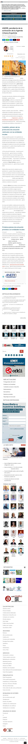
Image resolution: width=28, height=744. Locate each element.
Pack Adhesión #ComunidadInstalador (12, 669)
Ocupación (6, 424)
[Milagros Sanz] (13, 515)
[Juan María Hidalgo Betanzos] (20, 542)
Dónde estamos (7, 619)
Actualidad (23, 46)
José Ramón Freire (21, 555)
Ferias (4, 645)
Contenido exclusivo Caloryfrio (11, 386)
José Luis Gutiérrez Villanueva (13, 555)
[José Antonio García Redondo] (13, 542)
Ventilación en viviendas (9, 707)
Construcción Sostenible (9, 639)
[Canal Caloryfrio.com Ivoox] (22, 355)
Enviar (11, 439)
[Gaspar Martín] (20, 506)
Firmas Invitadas (7, 610)
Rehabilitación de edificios (9, 705)
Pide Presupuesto (7, 677)
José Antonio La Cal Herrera (21, 537)
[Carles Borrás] (13, 497)
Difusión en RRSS (7, 665)
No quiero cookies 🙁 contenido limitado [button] (13, 19)
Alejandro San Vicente (6, 537)
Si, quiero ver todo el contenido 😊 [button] (14, 16)
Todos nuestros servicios (9, 657)
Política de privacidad (8, 623)
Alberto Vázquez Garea (21, 501)
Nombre (5, 415)
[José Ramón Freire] (20, 551)
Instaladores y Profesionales (10, 681)
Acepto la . (17, 428)
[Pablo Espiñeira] (6, 515)
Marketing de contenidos (9, 659)
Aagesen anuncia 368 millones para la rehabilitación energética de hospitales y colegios (13, 313)
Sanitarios (5, 643)
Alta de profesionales (8, 685)
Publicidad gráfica (7, 663)
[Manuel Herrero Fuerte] (20, 524)
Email (4, 421)
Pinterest (5, 719)
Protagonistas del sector (10, 381)
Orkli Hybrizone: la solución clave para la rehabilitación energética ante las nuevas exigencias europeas (11, 309)
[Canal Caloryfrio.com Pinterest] (19, 355)
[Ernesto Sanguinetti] (13, 489)
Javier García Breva (20, 493)
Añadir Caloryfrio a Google (11, 42)
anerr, (19, 56)
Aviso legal (5, 621)
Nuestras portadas (8, 394)
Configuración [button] (14, 13)
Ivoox (4, 725)
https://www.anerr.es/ (10, 280)
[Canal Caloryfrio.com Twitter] (9, 355)
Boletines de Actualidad (9, 384)
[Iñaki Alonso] (6, 560)
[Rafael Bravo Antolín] (13, 533)
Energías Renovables (8, 641)
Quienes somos (6, 608)
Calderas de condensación (9, 703)
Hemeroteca (6, 647)
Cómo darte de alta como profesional (12, 687)
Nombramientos (7, 389)
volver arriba (23, 318)
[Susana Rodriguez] (20, 515)
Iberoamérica (7, 391)
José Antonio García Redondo (13, 546)
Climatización (6, 699)
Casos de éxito (6, 690)
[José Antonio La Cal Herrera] (20, 533)
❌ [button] (27, 3)
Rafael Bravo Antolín (13, 537)
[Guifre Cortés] (6, 551)
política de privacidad (19, 428)
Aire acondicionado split (9, 697)
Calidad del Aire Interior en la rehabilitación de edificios (12, 305)
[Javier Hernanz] (6, 506)
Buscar (21, 351)
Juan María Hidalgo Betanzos (21, 546)
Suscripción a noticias (8, 655)
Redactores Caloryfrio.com (9, 615)
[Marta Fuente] (13, 506)
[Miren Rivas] (6, 542)
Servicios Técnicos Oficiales (10, 683)
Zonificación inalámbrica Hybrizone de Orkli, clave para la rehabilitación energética (13, 297)
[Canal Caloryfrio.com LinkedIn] (11, 355)
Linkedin (5, 717)
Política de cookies (7, 625)
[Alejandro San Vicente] (6, 533)
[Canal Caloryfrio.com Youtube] (14, 355)
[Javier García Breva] (20, 489)
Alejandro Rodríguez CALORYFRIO (15, 36)
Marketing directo (7, 661)
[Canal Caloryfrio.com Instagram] (17, 355)
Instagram (5, 723)
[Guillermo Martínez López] (6, 489)
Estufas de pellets (7, 701)
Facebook (5, 713)
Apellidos (5, 418)
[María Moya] (13, 524)
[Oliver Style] (6, 524)
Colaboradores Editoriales (9, 612)
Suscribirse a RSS (7, 627)
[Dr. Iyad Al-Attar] (6, 497)
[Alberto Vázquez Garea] (20, 497)
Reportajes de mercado (9, 396)
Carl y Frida (5, 649)
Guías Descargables (8, 672)
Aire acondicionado (7, 635)
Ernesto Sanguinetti (13, 493)
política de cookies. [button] (7, 10)
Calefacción (6, 637)
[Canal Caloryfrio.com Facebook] (6, 355)
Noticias (5, 633)
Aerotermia (5, 695)
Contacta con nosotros (8, 617)
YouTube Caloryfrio (7, 721)
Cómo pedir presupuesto (9, 679)
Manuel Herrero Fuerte (21, 528)
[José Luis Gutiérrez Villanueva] (13, 551)
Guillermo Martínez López (6, 493)
